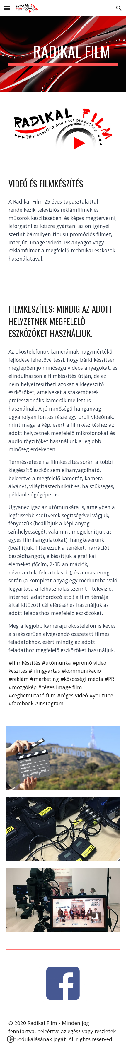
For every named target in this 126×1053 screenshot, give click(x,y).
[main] (63, 54)
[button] (7, 8)
